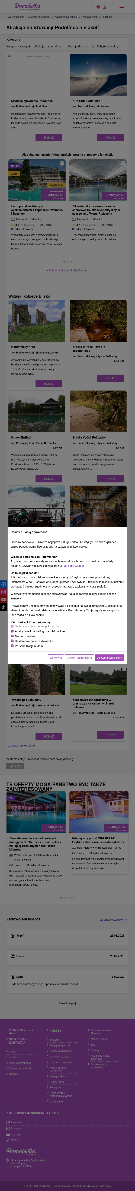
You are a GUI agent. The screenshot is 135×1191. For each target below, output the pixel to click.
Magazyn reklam (25, 636)
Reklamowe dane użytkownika (34, 641)
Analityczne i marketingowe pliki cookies (40, 631)
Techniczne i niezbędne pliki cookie (37, 626)
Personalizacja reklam (29, 646)
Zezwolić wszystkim (109, 658)
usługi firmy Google (72, 566)
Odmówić (56, 658)
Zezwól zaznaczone (79, 658)
